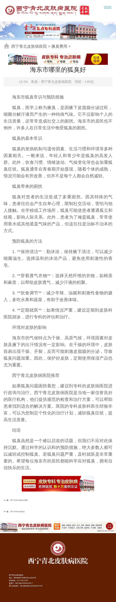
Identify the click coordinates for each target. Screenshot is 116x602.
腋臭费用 (59, 46)
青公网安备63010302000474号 (31, 586)
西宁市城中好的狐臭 (17, 511)
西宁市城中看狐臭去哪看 (19, 500)
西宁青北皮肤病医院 (29, 46)
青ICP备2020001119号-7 (24, 583)
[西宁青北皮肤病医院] (48, 10)
